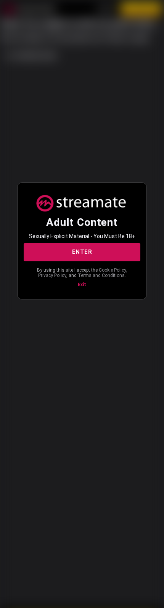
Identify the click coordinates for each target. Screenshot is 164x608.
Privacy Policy (52, 275)
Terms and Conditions (101, 275)
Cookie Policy (112, 270)
